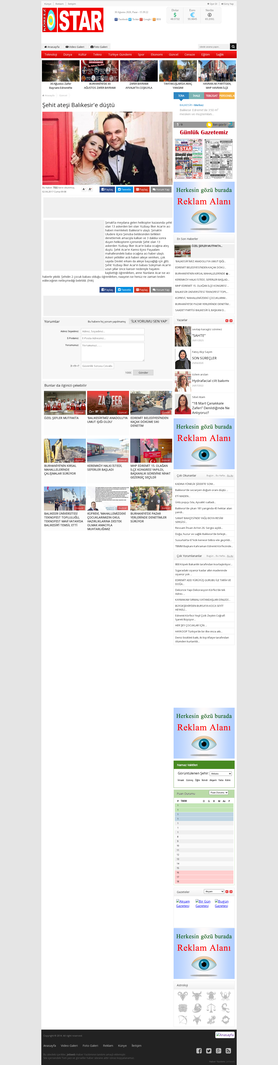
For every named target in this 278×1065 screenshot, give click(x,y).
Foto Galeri (100, 47)
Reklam (60, 3)
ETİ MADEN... (182, 496)
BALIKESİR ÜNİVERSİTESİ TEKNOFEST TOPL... (201, 292)
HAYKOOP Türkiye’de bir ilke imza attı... (198, 631)
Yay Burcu (183, 1020)
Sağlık (220, 54)
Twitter (135, 19)
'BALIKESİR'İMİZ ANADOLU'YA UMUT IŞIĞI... (200, 261)
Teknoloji (50, 54)
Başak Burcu (197, 1008)
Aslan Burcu (183, 1008)
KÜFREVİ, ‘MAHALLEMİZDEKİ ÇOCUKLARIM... (201, 298)
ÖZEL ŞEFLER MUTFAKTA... (207, 246)
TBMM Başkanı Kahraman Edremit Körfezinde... (204, 546)
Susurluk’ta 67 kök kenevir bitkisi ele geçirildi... (203, 540)
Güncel (173, 54)
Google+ (147, 19)
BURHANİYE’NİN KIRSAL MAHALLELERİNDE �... (202, 273)
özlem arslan (200, 374)
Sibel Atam (198, 397)
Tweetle (126, 189)
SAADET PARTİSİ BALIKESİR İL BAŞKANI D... (200, 310)
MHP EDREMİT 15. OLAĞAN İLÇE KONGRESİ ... (202, 286)
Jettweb (71, 1054)
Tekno (97, 54)
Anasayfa (53, 47)
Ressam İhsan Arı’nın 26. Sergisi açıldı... (199, 528)
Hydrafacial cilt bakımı (210, 380)
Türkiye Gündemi (120, 54)
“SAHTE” (199, 335)
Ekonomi (157, 54)
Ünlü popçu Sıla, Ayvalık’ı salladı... (195, 502)
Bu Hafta (220, 475)
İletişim (72, 3)
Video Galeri (76, 47)
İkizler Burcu (211, 996)
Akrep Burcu (225, 1008)
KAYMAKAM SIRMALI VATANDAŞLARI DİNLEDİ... (202, 599)
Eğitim (205, 54)
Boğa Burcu (197, 996)
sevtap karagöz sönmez (207, 329)
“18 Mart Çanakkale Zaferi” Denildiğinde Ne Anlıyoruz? (211, 408)
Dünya (67, 54)
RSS (158, 19)
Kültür (82, 54)
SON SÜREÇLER (204, 358)
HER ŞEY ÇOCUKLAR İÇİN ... (191, 625)
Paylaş (108, 189)
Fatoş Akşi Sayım (202, 352)
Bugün (210, 475)
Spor (141, 54)
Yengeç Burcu (225, 996)
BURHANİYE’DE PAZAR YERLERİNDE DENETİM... (202, 304)
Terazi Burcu (211, 1008)
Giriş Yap (228, 3)
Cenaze (190, 54)
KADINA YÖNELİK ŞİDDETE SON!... (195, 484)
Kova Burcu (211, 1020)
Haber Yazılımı (217, 1061)
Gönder (143, 372)
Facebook (123, 19)
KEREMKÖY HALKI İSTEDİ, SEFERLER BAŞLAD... (202, 279)
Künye (47, 3)
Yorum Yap (163, 189)
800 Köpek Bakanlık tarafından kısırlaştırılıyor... (203, 564)
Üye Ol (213, 3)
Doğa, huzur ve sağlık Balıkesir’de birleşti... (201, 534)
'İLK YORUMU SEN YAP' (149, 321)
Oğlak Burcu (197, 1020)
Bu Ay (230, 475)
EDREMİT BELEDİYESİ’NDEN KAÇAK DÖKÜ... (200, 267)
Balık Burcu (225, 1020)
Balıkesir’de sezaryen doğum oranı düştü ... (201, 490)
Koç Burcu (183, 996)
